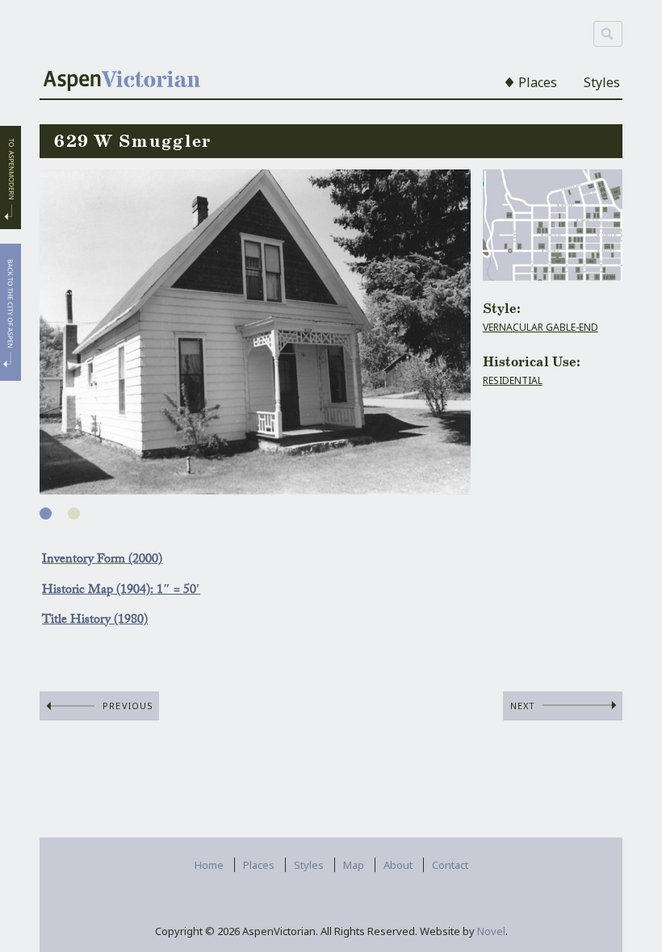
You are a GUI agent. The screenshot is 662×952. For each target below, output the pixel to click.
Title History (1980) (95, 621)
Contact (450, 865)
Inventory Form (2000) (102, 560)
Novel (491, 931)
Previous (128, 705)
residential (513, 380)
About (398, 865)
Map (353, 865)
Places (537, 82)
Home (209, 865)
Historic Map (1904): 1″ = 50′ (121, 591)
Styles (602, 82)
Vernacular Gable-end (540, 327)
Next (522, 705)
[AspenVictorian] (122, 82)
